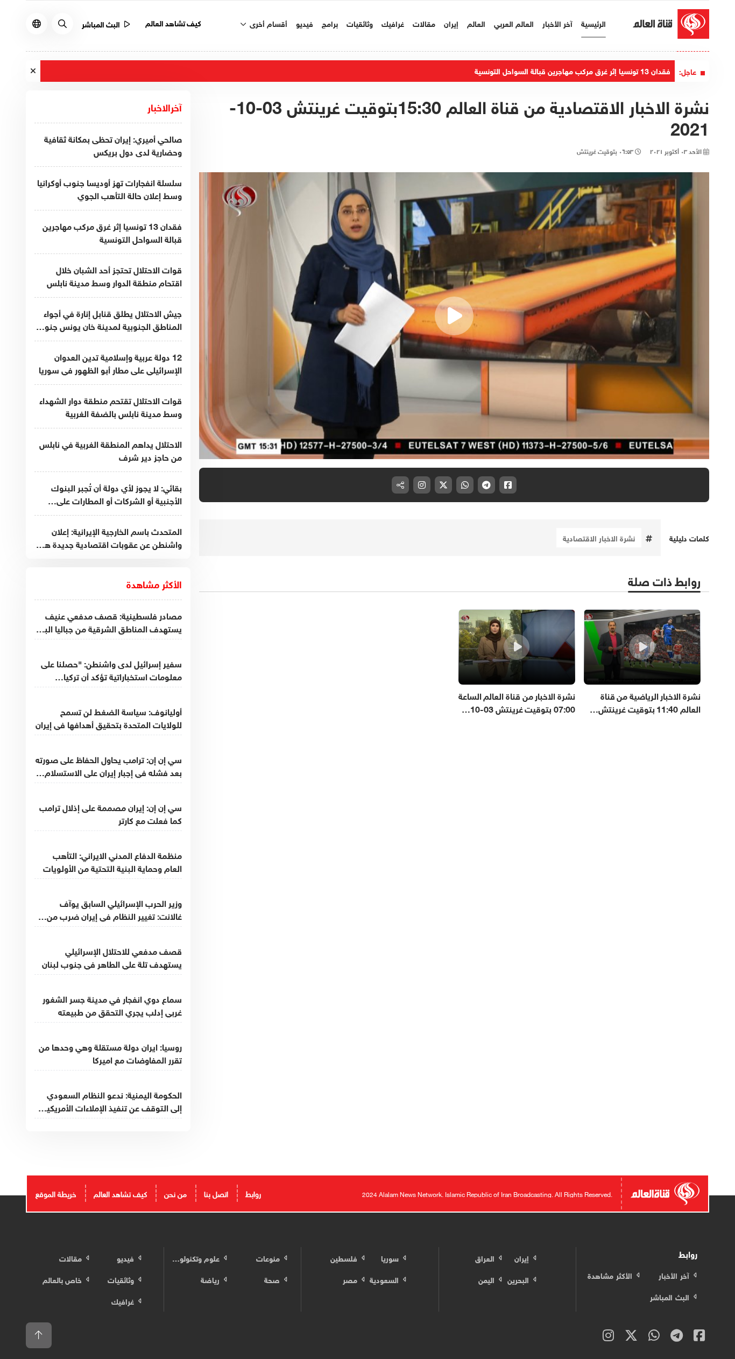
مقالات (424, 23)
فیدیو (304, 23)
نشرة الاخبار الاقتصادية (599, 537)
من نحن (175, 1193)
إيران (451, 23)
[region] (454, 316)
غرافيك (392, 23)
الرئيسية (593, 23)
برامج (330, 23)
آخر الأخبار (557, 23)
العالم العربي (514, 23)
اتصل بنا (216, 1193)
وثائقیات (360, 23)
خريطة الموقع (56, 1193)
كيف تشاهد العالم (173, 22)
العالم (476, 23)
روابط (253, 1193)
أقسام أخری (267, 23)
